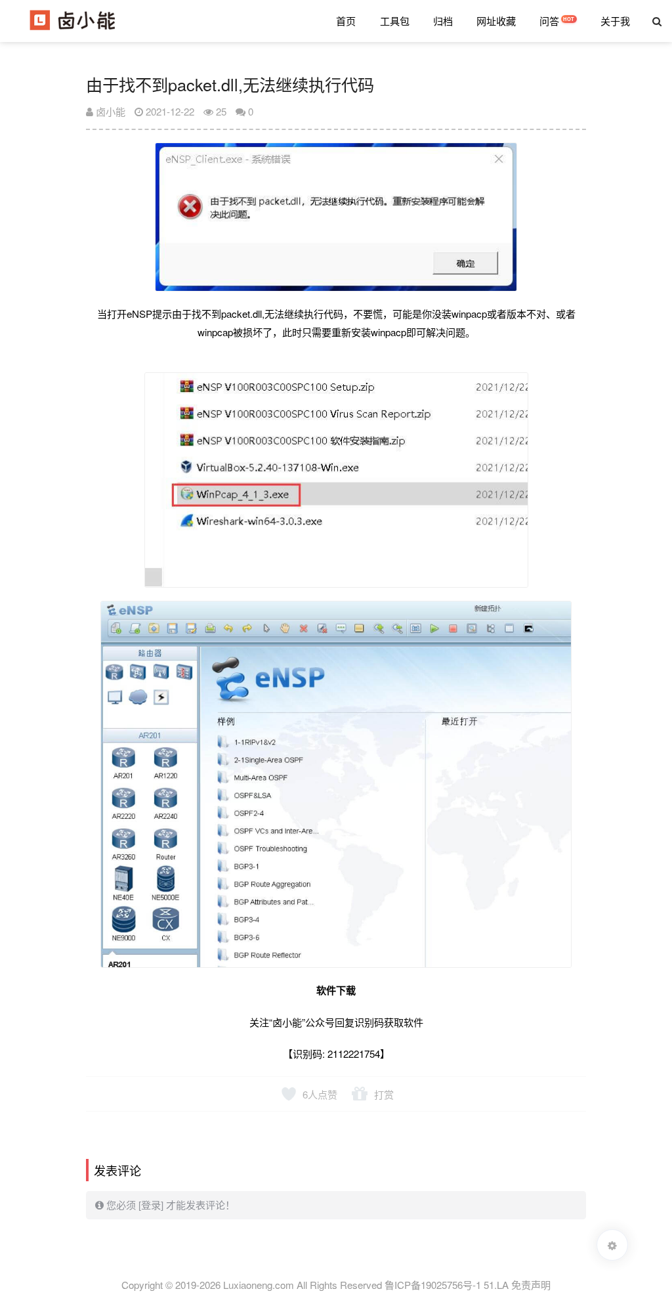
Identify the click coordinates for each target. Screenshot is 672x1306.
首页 (346, 21)
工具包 (395, 21)
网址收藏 (496, 21)
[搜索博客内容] (657, 21)
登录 (151, 1204)
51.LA (496, 1285)
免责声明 (531, 1285)
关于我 (615, 21)
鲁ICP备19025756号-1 (434, 1285)
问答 (549, 21)
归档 (443, 21)
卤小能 (109, 111)
